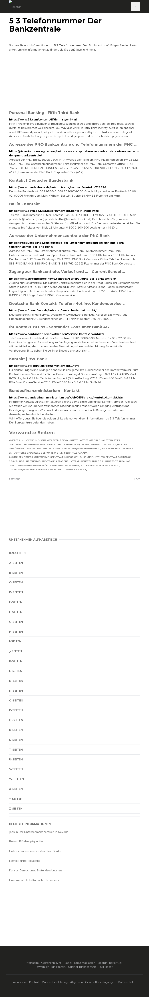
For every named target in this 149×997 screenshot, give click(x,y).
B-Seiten (16, 572)
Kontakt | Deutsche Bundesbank (41, 180)
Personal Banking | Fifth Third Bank (44, 112)
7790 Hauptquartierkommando (81, 448)
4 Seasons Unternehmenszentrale (77, 461)
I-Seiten (15, 641)
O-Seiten (16, 700)
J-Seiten (15, 651)
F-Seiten (15, 612)
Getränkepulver (51, 963)
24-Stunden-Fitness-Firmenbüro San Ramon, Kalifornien (44, 465)
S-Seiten (16, 739)
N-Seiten (16, 690)
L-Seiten (15, 671)
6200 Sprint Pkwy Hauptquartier (67, 440)
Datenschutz (126, 982)
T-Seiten (16, 749)
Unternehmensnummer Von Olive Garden (35, 851)
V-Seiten (16, 769)
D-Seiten (16, 592)
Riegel (68, 963)
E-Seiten (15, 602)
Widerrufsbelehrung (55, 982)
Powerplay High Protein (50, 967)
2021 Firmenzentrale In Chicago (99, 465)
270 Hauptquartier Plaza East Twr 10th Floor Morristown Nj (48, 469)
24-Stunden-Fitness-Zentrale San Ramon (106, 457)
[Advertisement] (74, 80)
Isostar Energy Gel (110, 963)
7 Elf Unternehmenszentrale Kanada (64, 452)
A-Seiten (16, 563)
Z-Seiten (16, 808)
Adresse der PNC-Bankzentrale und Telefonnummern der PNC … (73, 144)
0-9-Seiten (17, 553)
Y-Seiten (15, 798)
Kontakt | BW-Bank (28, 358)
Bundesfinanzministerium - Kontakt (44, 390)
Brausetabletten (84, 963)
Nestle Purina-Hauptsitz (25, 860)
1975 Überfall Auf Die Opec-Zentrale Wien (35, 448)
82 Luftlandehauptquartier (71, 444)
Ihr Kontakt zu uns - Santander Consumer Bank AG (59, 327)
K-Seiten (15, 661)
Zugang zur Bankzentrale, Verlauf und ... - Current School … (67, 271)
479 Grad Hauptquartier (104, 440)
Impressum (20, 982)
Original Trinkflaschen (82, 967)
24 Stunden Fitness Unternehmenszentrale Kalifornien (43, 457)
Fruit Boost (105, 967)
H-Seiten (16, 631)
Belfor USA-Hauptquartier (26, 841)
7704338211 (33, 452)
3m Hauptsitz (17, 452)
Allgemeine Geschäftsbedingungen (92, 982)
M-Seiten (16, 680)
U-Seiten (16, 759)
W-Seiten (16, 779)
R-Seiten (16, 730)
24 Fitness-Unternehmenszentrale (31, 444)
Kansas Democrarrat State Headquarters (36, 870)
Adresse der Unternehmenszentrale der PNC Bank (59, 235)
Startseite (32, 963)
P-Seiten (16, 710)
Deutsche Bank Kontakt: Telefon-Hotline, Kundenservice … (67, 303)
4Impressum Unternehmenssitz (28, 440)
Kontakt (34, 982)
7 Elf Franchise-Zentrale (117, 448)
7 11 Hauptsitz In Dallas (115, 461)
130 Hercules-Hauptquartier (109, 444)
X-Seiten (16, 789)
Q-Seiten (16, 720)
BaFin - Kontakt (24, 204)
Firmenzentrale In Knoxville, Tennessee (34, 880)
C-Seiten (16, 582)
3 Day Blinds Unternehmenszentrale (32, 461)
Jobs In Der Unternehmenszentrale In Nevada (38, 832)
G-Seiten (16, 622)
